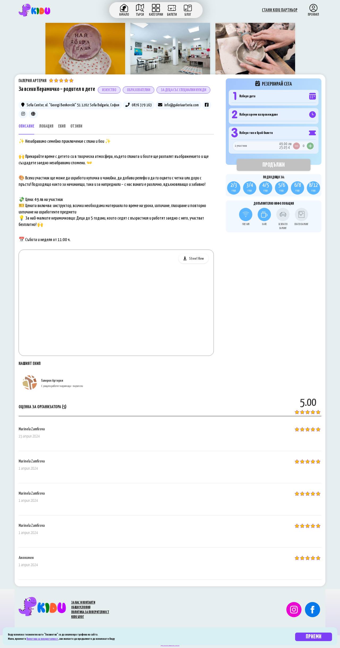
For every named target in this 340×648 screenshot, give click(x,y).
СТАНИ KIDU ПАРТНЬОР (280, 10)
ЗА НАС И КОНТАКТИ (83, 602)
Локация (46, 126)
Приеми (313, 637)
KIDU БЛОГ (77, 617)
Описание (26, 126)
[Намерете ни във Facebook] (312, 609)
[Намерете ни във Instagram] (291, 609)
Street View (196, 258)
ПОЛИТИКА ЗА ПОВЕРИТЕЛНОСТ (90, 612)
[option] (85, 53)
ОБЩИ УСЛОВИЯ (80, 607)
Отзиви (76, 126)
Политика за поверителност (42, 638)
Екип (62, 126)
